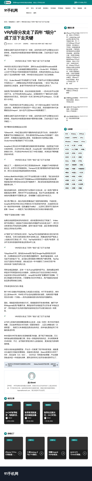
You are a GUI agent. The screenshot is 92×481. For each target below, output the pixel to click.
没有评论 (25, 43)
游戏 (67, 176)
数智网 (75, 165)
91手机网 (11, 10)
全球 (67, 153)
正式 (82, 172)
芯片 (74, 180)
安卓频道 (53, 8)
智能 (74, 169)
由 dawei (10, 43)
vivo (83, 141)
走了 (51, 43)
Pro (82, 138)
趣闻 (35, 13)
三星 (74, 145)
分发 (36, 43)
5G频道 (80, 8)
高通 (74, 188)
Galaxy (74, 134)
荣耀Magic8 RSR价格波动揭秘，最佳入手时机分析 (73, 100)
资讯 (32, 8)
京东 (67, 149)
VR (85, 8)
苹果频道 (60, 8)
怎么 (67, 161)
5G (67, 134)
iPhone (82, 134)
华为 (80, 153)
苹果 (80, 180)
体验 (83, 149)
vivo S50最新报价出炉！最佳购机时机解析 (73, 118)
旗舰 (67, 169)
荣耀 (67, 184)
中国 (80, 145)
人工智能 (75, 149)
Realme (68, 141)
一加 (67, 145)
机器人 (75, 172)
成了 (43, 43)
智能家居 (68, 8)
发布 (67, 157)
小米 (74, 157)
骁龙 (67, 188)
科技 (74, 176)
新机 (82, 165)
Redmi (76, 141)
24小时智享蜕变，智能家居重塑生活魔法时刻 (12, 415)
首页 (27, 8)
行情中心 (9, 440)
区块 (74, 153)
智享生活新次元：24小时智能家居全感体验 (51, 415)
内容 (32, 43)
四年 (40, 43)
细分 (47, 43)
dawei (33, 382)
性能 (74, 161)
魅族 (80, 188)
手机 (80, 161)
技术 (67, 165)
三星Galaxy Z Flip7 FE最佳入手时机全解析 (72, 91)
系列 (80, 176)
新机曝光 (45, 8)
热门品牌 (38, 8)
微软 (80, 157)
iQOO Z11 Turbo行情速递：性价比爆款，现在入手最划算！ (73, 109)
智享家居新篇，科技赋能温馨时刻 (31, 415)
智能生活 (28, 13)
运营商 (81, 184)
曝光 (67, 172)
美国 (67, 180)
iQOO (68, 138)
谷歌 (74, 184)
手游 (74, 8)
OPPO (75, 138)
